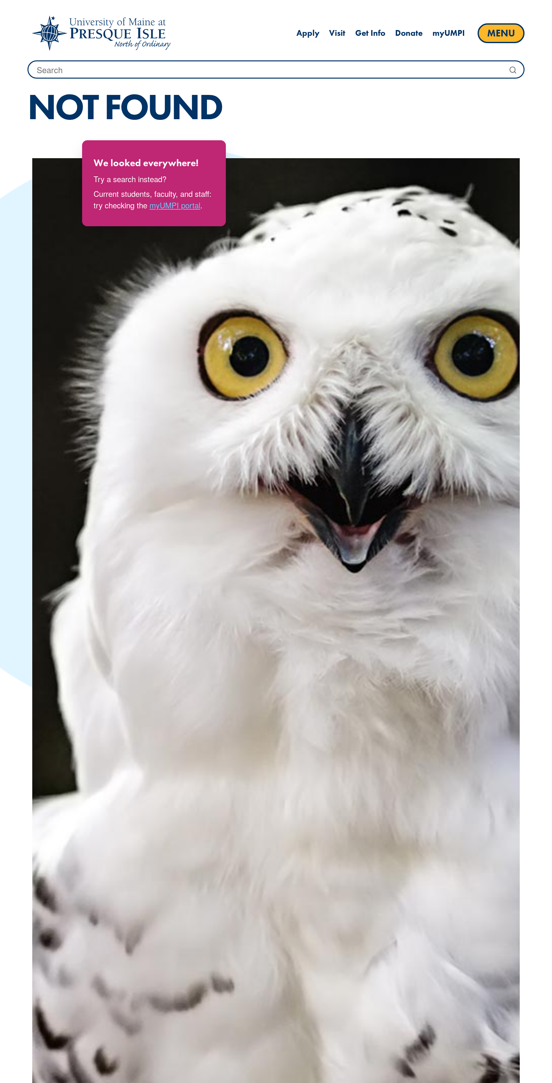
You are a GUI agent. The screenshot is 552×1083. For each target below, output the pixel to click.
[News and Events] (101, 33)
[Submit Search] (514, 70)
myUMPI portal (175, 205)
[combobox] (275, 69)
